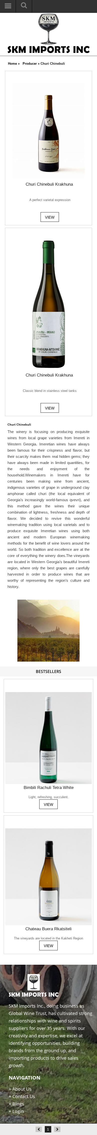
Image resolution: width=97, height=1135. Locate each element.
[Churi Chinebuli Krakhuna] (48, 85)
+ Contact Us (22, 1096)
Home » (14, 63)
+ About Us (20, 1089)
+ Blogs (16, 1104)
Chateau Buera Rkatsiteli (48, 929)
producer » (32, 63)
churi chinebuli (53, 63)
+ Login (16, 1111)
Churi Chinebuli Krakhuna (49, 184)
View (49, 217)
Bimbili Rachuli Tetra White (49, 787)
